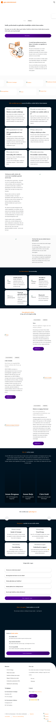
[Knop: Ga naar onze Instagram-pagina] (45, 713)
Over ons (32, 678)
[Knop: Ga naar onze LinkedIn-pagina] (46, 718)
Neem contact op (38, 691)
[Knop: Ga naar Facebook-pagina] (46, 716)
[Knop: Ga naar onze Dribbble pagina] (49, 721)
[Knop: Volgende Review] (49, 518)
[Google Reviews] (34, 699)
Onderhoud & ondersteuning (12, 683)
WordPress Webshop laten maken (13, 675)
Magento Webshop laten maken (13, 678)
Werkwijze (33, 681)
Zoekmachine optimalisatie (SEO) (13, 681)
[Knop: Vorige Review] (7, 518)
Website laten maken (11, 672)
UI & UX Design (10, 669)
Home (24, 20)
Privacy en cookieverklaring (18, 716)
